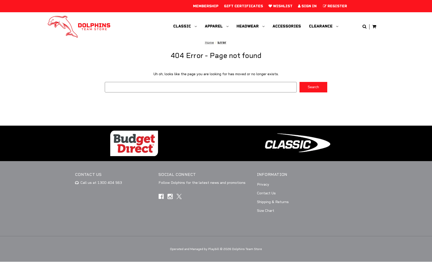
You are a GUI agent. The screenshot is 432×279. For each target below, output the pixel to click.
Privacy (263, 184)
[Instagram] (170, 196)
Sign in (308, 6)
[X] (179, 196)
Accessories (286, 26)
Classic (182, 26)
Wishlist (282, 6)
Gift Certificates (243, 6)
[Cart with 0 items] (374, 26)
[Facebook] (161, 196)
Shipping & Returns (273, 202)
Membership (205, 6)
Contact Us (266, 193)
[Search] (364, 26)
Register (336, 6)
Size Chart (265, 211)
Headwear (248, 26)
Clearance (321, 26)
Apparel (214, 26)
